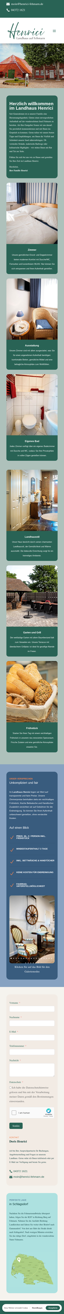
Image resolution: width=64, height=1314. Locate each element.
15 (46, 958)
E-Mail (12, 1031)
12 (38, 958)
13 (41, 958)
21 (33, 962)
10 (33, 958)
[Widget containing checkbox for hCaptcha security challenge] (31, 1112)
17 (51, 958)
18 (25, 962)
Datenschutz (15, 1082)
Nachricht (14, 1060)
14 (44, 958)
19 (28, 962)
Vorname (13, 1002)
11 (36, 958)
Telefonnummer (16, 1045)
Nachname (14, 1017)
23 (38, 962)
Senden (16, 1125)
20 (30, 962)
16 (49, 958)
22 (35, 962)
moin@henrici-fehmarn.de (28, 1176)
